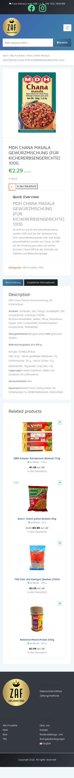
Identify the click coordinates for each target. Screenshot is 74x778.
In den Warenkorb (26, 186)
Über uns (45, 725)
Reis (5, 734)
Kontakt (44, 729)
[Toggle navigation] (67, 27)
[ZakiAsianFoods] (12, 27)
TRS (5, 738)
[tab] (13, 282)
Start (5, 55)
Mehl (5, 729)
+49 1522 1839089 (54, 3)
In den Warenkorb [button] (37, 471)
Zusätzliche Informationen (41, 282)
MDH (40, 267)
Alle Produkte (17, 55)
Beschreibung (13, 282)
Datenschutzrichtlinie (51, 691)
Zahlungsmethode (49, 695)
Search (63, 42)
